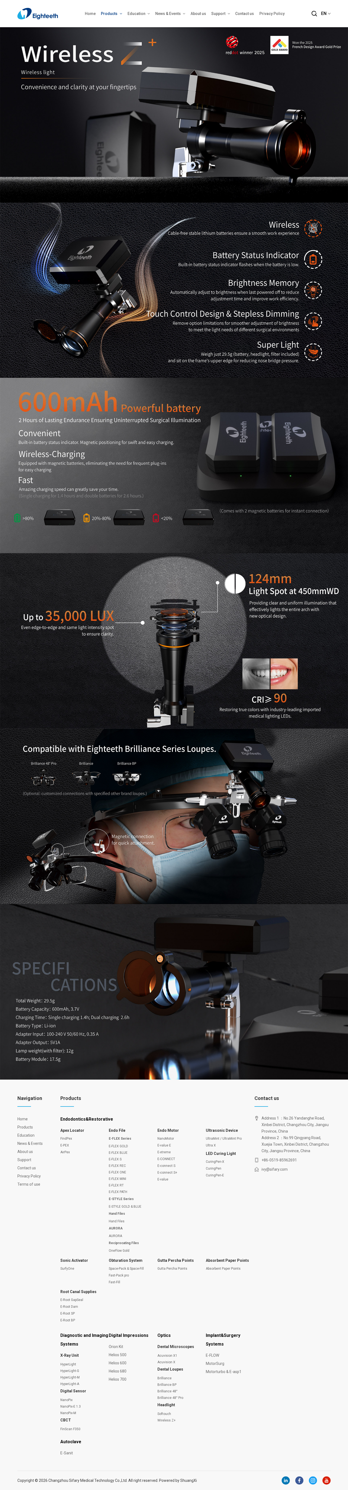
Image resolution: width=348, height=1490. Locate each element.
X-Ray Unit (69, 1355)
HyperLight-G (69, 1371)
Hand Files (117, 1214)
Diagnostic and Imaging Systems (84, 1340)
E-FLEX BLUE (118, 1153)
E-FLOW (212, 1355)
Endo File (117, 1130)
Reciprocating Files (124, 1243)
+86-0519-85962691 (279, 1160)
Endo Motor (168, 1130)
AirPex (65, 1152)
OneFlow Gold (119, 1251)
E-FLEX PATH (118, 1192)
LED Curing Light (221, 1153)
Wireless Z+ (166, 1420)
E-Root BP (67, 1320)
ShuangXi (188, 1480)
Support (218, 13)
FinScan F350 (70, 1429)
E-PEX (64, 1145)
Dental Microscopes (175, 1346)
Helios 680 (117, 1371)
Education (136, 13)
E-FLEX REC (117, 1166)
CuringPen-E (215, 1175)
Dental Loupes (170, 1369)
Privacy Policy (272, 13)
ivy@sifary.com (275, 1169)
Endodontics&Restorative (86, 1119)
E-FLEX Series (120, 1138)
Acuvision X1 (167, 1356)
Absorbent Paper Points (227, 1260)
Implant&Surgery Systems (223, 1340)
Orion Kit (116, 1346)
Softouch (164, 1414)
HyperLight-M (70, 1377)
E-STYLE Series (121, 1199)
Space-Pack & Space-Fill (126, 1268)
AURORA (116, 1228)
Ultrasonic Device (222, 1130)
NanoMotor (165, 1138)
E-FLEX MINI (117, 1179)
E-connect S (166, 1166)
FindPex (66, 1138)
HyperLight (68, 1364)
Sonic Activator (74, 1260)
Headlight (166, 1405)
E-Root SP (67, 1313)
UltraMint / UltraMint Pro (224, 1138)
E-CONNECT (166, 1159)
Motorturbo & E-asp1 (223, 1372)
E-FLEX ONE (117, 1172)
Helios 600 (117, 1363)
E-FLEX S (115, 1159)
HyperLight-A (69, 1384)
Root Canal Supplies (78, 1292)
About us (198, 13)
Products (109, 13)
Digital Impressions (128, 1335)
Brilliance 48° (167, 1391)
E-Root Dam (69, 1307)
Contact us (244, 13)
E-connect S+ (167, 1172)
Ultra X (211, 1145)
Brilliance (164, 1378)
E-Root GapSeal (71, 1300)
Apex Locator (72, 1130)
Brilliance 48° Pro (170, 1398)
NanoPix (66, 1400)
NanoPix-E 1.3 (70, 1406)
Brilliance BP (166, 1385)
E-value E (164, 1145)
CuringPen (213, 1168)
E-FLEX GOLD (118, 1146)
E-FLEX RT (116, 1185)
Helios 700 (117, 1379)
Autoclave (70, 1441)
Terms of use (28, 1184)
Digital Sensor (73, 1391)
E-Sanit (66, 1453)
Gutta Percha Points (175, 1260)
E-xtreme (164, 1152)
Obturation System (125, 1260)
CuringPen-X (215, 1162)
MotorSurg (215, 1363)
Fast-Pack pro (119, 1275)
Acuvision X (166, 1362)
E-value (162, 1179)
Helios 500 (117, 1355)
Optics (164, 1335)
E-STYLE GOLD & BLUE (125, 1206)
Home (90, 13)
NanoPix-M (68, 1413)
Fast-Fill (114, 1282)
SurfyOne (67, 1268)
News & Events (168, 13)
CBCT (65, 1420)
